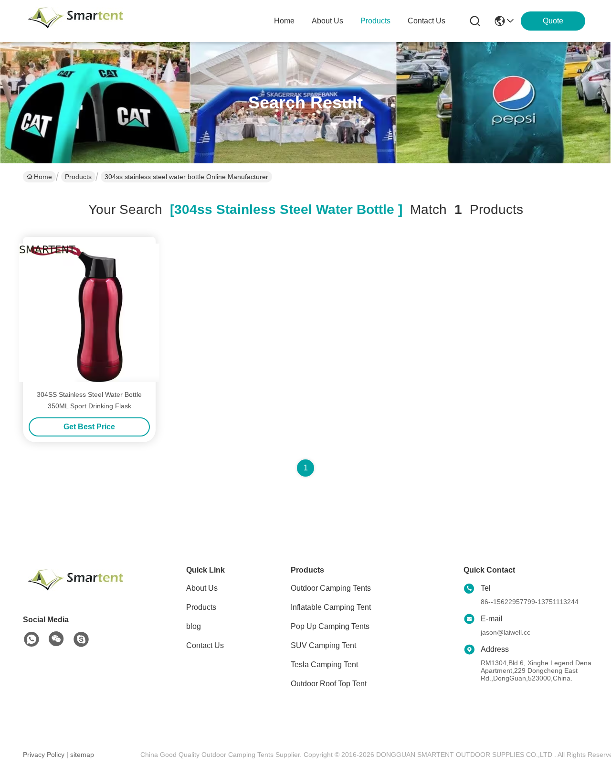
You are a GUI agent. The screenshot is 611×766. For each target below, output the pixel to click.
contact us (426, 21)
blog (193, 626)
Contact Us (205, 645)
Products (78, 177)
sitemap (82, 754)
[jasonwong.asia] (81, 639)
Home (284, 21)
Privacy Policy (43, 754)
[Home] (75, 591)
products (375, 21)
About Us (202, 588)
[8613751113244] (31, 639)
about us (327, 21)
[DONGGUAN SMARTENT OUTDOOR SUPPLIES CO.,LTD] (75, 21)
